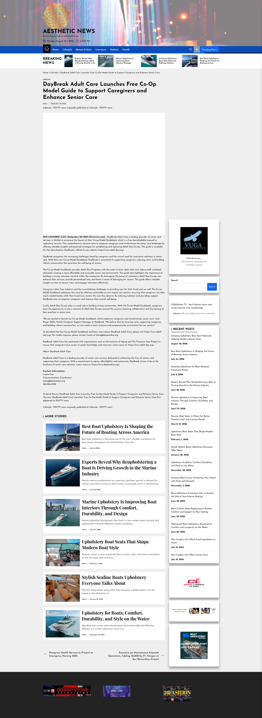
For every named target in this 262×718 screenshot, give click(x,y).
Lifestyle (67, 50)
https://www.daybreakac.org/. (106, 365)
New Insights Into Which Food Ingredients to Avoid (193, 541)
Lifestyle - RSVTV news (54, 108)
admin (84, 448)
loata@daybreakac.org (54, 381)
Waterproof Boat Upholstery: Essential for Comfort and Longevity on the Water (191, 525)
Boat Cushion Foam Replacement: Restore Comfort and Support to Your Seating (191, 510)
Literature (101, 50)
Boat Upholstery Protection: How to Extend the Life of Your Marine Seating (192, 495)
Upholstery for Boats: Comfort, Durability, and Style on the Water (115, 615)
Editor (45, 104)
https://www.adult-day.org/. (141, 345)
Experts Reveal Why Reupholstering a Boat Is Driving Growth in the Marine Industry (119, 467)
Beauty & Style (83, 50)
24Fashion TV (178, 313)
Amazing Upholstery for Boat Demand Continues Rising (190, 368)
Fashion (114, 50)
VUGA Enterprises (193, 258)
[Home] (46, 48)
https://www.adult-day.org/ (111, 250)
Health (126, 50)
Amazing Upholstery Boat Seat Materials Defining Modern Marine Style (191, 337)
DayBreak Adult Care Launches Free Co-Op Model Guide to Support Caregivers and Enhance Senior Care (111, 394)
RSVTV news (62, 401)
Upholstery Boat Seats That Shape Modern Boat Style (115, 544)
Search (174, 280)
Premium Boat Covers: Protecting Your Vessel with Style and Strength (193, 479)
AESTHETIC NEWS (69, 31)
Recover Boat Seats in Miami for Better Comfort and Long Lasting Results (190, 418)
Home (56, 50)
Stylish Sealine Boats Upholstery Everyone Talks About (114, 580)
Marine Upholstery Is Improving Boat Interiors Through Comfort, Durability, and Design (119, 507)
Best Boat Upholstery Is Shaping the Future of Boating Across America (117, 429)
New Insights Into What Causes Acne (189, 555)
